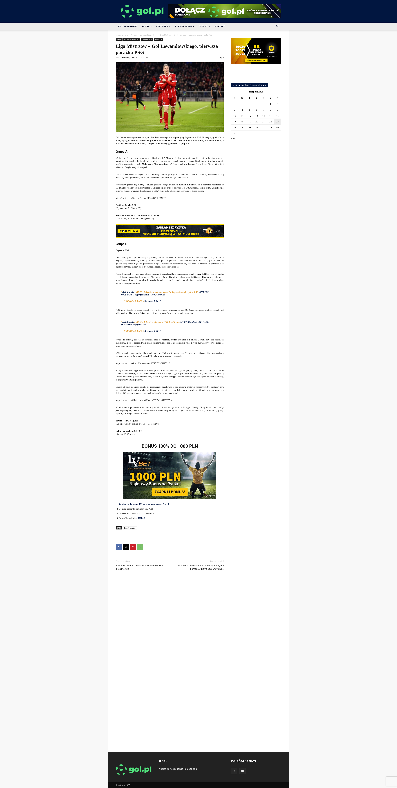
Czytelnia (162, 26)
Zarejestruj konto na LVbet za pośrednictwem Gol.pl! (144, 504)
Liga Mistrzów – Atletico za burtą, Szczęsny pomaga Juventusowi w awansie (201, 567)
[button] (277, 26)
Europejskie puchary (148, 35)
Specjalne (158, 39)
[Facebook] (119, 547)
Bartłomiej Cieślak (129, 57)
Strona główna (122, 35)
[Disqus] (170, 619)
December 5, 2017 (152, 301)
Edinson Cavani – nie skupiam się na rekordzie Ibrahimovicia (139, 567)
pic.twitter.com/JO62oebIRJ (152, 295)
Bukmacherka (183, 26)
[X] (126, 547)
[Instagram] (242, 771)
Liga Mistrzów (147, 39)
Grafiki (203, 26)
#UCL (124, 295)
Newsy (145, 26)
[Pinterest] (133, 547)
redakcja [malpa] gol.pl (186, 768)
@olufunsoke (128, 292)
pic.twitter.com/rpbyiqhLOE (133, 324)
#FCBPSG (204, 292)
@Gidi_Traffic (133, 295)
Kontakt (219, 26)
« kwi (233, 138)
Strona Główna (127, 26)
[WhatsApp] (140, 547)
